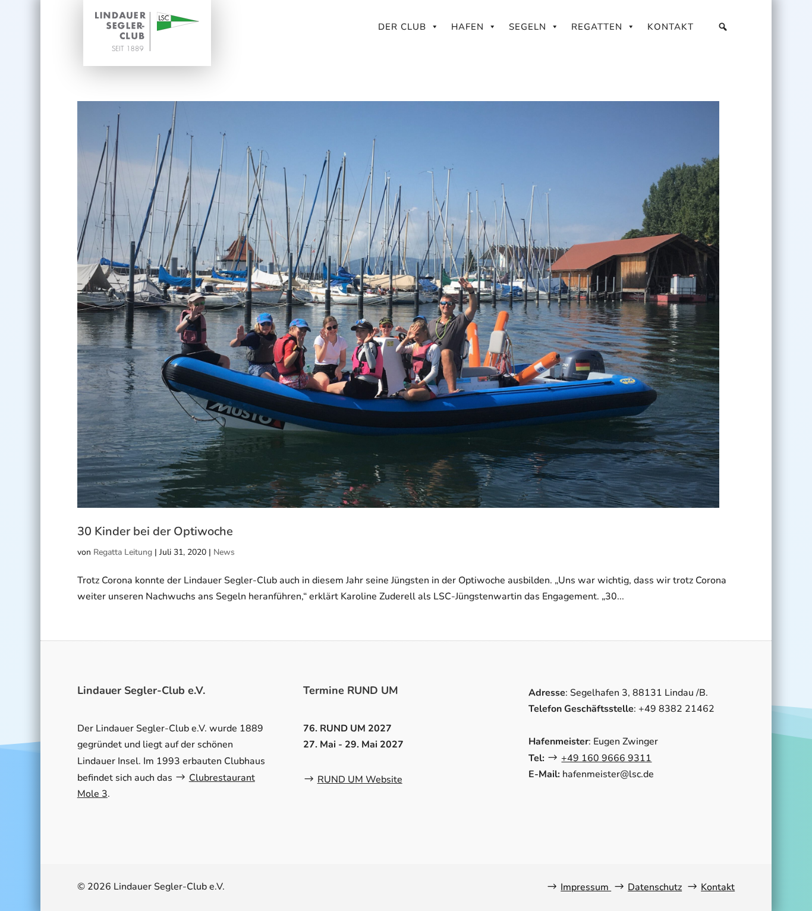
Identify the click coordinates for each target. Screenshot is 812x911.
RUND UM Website (359, 779)
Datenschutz (655, 887)
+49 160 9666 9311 (606, 758)
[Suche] (723, 27)
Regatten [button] (596, 27)
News (224, 552)
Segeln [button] (527, 27)
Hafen (467, 27)
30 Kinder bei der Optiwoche (155, 531)
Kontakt (670, 27)
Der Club (402, 27)
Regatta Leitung (122, 552)
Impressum (586, 887)
